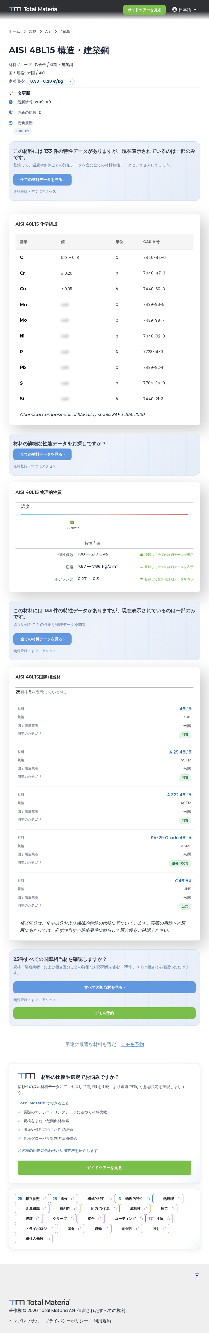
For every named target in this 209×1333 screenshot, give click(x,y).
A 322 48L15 (179, 795)
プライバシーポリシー (66, 1321)
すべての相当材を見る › (104, 987)
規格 (32, 31)
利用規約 (102, 1321)
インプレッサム (24, 1321)
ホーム (14, 31)
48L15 (185, 709)
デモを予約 (104, 1013)
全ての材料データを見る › (42, 179)
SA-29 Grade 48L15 (171, 838)
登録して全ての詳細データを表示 (169, 554)
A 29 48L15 (180, 752)
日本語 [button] (181, 9)
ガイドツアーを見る (144, 10)
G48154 (183, 881)
